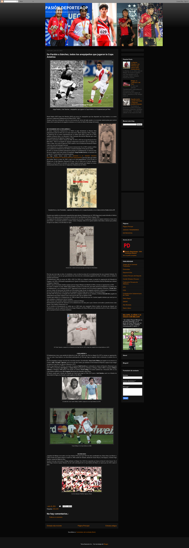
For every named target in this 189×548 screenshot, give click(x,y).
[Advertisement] (132, 159)
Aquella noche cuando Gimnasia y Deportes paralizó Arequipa (136, 101)
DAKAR (125, 301)
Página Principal (83, 526)
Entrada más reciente (54, 526)
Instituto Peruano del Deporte (132, 276)
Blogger (106, 544)
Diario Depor (127, 298)
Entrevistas (126, 269)
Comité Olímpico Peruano (131, 279)
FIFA (124, 290)
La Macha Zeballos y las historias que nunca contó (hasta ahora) (135, 66)
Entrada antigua (111, 526)
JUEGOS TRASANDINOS (131, 230)
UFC (124, 287)
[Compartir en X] (67, 506)
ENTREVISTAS (127, 233)
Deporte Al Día (127, 272)
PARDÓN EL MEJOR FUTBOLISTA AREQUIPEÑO (68, 157)
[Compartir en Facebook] (69, 506)
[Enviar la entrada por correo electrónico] (60, 506)
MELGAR (55, 509)
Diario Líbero (127, 308)
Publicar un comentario (55, 517)
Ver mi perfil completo (129, 255)
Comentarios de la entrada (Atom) (85, 532)
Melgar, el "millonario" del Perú (135, 82)
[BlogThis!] (65, 506)
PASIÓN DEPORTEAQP (66, 7)
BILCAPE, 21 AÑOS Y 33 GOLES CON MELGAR (132, 316)
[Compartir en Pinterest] (71, 506)
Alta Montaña (127, 305)
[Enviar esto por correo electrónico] (63, 506)
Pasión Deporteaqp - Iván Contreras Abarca (133, 252)
